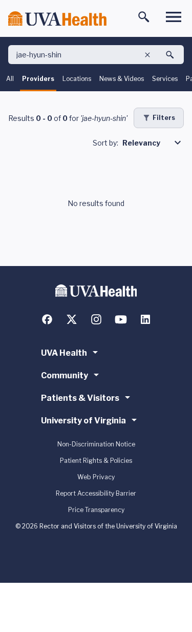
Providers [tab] (38, 79)
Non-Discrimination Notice (96, 444)
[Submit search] (170, 55)
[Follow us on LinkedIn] (145, 319)
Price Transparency (96, 510)
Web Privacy (96, 477)
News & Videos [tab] (121, 79)
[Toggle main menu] (173, 17)
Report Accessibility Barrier (96, 493)
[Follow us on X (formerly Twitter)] (72, 319)
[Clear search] (147, 55)
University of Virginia (83, 420)
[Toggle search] (144, 17)
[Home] (57, 18)
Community (64, 375)
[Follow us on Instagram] (96, 319)
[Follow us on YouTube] (121, 319)
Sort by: (105, 142)
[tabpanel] (96, 179)
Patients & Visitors (80, 398)
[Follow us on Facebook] (47, 319)
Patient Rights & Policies (96, 460)
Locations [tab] (76, 79)
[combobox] (153, 142)
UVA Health (64, 353)
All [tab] (10, 79)
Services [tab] (165, 79)
